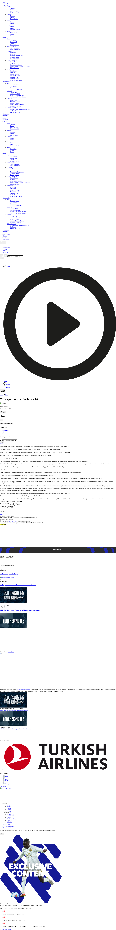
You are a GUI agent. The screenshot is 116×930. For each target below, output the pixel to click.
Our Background (14, 84)
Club (4, 37)
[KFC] (5, 777)
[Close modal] (1, 420)
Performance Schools (16, 80)
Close (2, 258)
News (6, 395)
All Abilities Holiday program (18, 95)
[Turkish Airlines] (57, 769)
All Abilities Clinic (15, 94)
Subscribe (6, 252)
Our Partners (13, 40)
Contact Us (6, 115)
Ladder (12, 9)
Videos (9, 806)
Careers (12, 43)
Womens (9, 14)
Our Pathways (14, 62)
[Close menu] (2, 390)
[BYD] (5, 780)
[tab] (58, 556)
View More (11, 652)
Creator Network (14, 45)
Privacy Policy (13, 521)
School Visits (13, 100)
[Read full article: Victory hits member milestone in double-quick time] (13, 602)
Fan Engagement (14, 58)
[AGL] (5, 776)
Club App (12, 54)
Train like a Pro (14, 77)
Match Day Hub (11, 46)
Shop (4, 250)
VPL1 (8, 25)
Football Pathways (12, 60)
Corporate (6, 114)
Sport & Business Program (17, 104)
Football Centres (14, 78)
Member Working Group (17, 55)
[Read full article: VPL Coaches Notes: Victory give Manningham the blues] (13, 627)
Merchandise (10, 815)
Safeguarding (7, 828)
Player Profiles (14, 11)
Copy (2, 442)
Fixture (12, 22)
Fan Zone (9, 51)
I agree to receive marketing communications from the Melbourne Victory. (22, 522)
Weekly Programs (15, 112)
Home (1, 395)
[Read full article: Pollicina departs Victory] (7, 577)
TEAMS (5, 5)
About (8, 83)
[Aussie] (5, 779)
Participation (10, 69)
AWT (8, 31)
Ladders (9, 809)
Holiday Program (14, 103)
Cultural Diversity (11, 107)
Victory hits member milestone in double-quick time (18, 585)
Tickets (5, 249)
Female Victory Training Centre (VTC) (20, 66)
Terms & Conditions (8, 826)
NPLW (9, 20)
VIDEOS (5, 3)
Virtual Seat (13, 32)
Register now (3, 929)
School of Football (15, 101)
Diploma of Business (15, 106)
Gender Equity (14, 92)
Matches (12, 8)
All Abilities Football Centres (18, 97)
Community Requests (16, 89)
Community (6, 81)
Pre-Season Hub (14, 13)
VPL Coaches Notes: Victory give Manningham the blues (19, 610)
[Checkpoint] (7, 783)
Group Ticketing (14, 57)
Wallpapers (13, 52)
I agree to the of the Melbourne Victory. (17, 521)
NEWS (5, 2)
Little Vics (13, 72)
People (8, 39)
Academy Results (15, 29)
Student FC (13, 110)
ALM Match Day (15, 48)
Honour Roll (13, 42)
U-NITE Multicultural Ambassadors (19, 109)
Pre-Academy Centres (16, 65)
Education (9, 98)
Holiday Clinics (14, 74)
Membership (6, 247)
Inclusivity (9, 91)
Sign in (9, 929)
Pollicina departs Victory (9, 574)
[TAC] (5, 782)
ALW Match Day (15, 49)
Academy (12, 63)
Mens (8, 6)
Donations (13, 88)
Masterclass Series (15, 75)
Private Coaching (14, 68)
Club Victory (13, 71)
